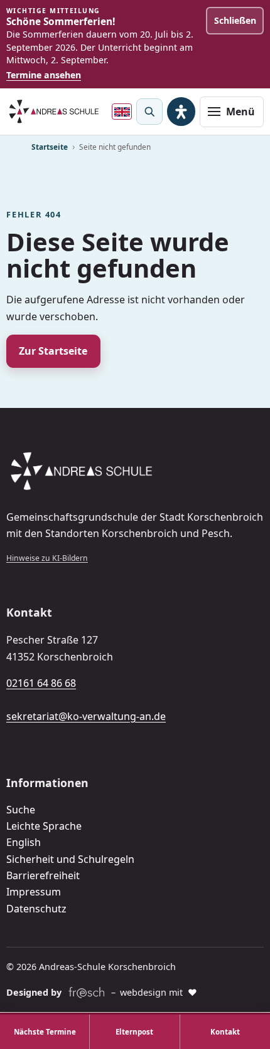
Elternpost (134, 1031)
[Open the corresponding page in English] (122, 111)
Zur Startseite (53, 351)
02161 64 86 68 (41, 683)
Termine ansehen (43, 75)
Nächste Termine (45, 1031)
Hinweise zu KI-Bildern (47, 558)
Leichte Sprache (44, 826)
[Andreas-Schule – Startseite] (54, 111)
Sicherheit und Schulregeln (70, 859)
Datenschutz (36, 909)
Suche (20, 810)
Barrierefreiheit (43, 875)
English (23, 842)
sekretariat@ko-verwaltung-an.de (86, 716)
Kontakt (225, 1031)
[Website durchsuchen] (149, 111)
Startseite (49, 147)
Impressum (33, 892)
